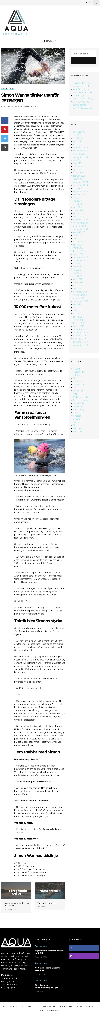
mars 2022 (78, 282)
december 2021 (80, 292)
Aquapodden (79, 372)
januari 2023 (78, 254)
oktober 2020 (79, 335)
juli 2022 (77, 270)
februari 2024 (79, 213)
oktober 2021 (79, 298)
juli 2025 (77, 160)
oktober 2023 (79, 226)
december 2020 (80, 329)
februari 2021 (79, 323)
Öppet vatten (79, 403)
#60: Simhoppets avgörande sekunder (48, 969)
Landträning (78, 384)
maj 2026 (77, 138)
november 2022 (80, 260)
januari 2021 (78, 326)
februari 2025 (79, 176)
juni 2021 (77, 310)
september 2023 (80, 229)
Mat (75, 394)
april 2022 (77, 279)
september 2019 (80, 342)
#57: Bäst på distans (82, 108)
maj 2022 (77, 276)
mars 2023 (78, 248)
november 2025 (80, 151)
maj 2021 (77, 313)
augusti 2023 (79, 232)
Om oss (79, 1006)
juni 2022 (77, 273)
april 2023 (77, 245)
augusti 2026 (79, 132)
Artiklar (76, 375)
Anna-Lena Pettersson (27, 106)
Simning (76, 419)
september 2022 (80, 266)
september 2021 (80, 301)
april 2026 (77, 141)
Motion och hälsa (81, 397)
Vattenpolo (78, 431)
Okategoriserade (81, 400)
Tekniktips (77, 422)
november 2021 (80, 295)
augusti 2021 (79, 304)
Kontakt (90, 1006)
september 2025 (80, 157)
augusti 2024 (79, 194)
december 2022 (80, 257)
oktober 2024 (79, 188)
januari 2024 (78, 216)
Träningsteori (79, 428)
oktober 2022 (79, 263)
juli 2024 (77, 198)
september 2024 (80, 191)
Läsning (76, 387)
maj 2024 (77, 204)
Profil (75, 412)
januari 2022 (78, 288)
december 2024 (80, 182)
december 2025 (80, 147)
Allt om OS (27, 1006)
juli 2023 (77, 235)
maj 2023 (77, 241)
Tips (75, 425)
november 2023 (80, 223)
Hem (4, 1006)
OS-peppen (78, 406)
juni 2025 (77, 163)
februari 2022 (79, 285)
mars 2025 (78, 172)
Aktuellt (76, 369)
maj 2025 (77, 166)
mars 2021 (78, 320)
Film (75, 378)
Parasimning (78, 409)
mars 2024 (78, 210)
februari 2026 (79, 144)
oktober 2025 (79, 154)
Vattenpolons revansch (47, 903)
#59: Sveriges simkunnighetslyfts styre (46, 986)
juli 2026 (77, 135)
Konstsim (77, 381)
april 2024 (77, 207)
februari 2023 (79, 251)
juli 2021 (77, 307)
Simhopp (77, 416)
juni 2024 (77, 201)
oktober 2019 (79, 339)
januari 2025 (78, 179)
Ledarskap (78, 391)
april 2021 (77, 317)
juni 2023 (77, 238)
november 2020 (80, 332)
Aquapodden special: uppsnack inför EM (49, 951)
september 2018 (80, 345)
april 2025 (77, 169)
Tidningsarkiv (65, 1006)
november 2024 (80, 185)
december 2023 (80, 219)
